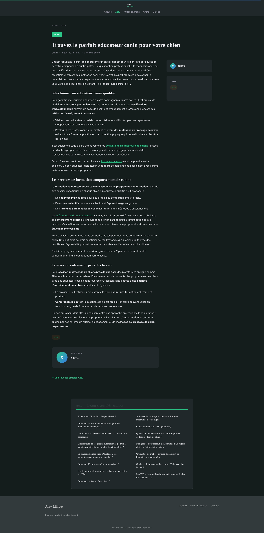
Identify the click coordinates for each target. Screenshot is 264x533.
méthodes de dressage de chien (74, 215)
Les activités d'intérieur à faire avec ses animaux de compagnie (102, 435)
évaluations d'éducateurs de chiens (127, 145)
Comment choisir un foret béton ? (94, 481)
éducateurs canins (111, 161)
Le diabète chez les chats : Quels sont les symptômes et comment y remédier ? (97, 455)
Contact (215, 505)
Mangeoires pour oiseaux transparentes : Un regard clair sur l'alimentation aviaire (160, 445)
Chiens (156, 11)
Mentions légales (198, 505)
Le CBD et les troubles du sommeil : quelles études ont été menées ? (160, 476)
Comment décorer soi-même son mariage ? (98, 464)
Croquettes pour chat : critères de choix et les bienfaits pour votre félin (157, 455)
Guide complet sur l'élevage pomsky (153, 426)
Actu (117, 11)
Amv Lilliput (54, 506)
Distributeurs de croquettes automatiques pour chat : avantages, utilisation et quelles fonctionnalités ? (102, 445)
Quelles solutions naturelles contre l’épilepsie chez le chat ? (160, 466)
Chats (146, 11)
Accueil (108, 11)
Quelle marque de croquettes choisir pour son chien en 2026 (102, 472)
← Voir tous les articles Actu (67, 377)
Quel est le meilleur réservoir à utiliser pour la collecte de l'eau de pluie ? (158, 435)
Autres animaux (132, 11)
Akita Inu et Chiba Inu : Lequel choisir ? (97, 416)
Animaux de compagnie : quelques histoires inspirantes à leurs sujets (157, 418)
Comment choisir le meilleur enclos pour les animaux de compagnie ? (99, 425)
